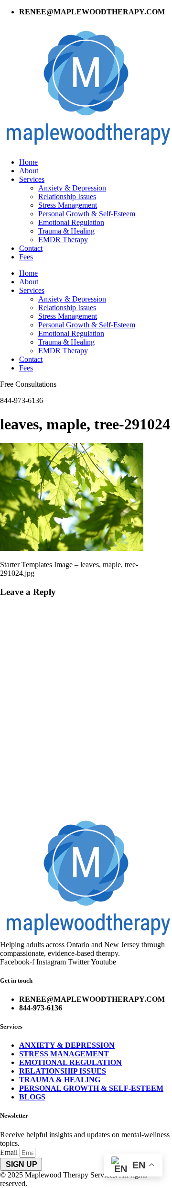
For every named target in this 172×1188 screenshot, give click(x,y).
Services (31, 179)
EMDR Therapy (63, 239)
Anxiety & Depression (72, 188)
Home (28, 162)
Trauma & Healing (66, 231)
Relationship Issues (67, 196)
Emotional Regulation (71, 222)
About (28, 171)
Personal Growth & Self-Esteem (86, 214)
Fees (26, 257)
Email (10, 1152)
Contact (31, 248)
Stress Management (67, 205)
